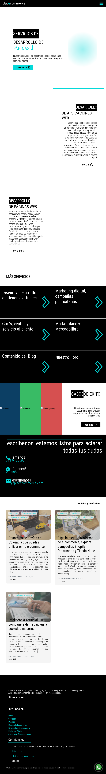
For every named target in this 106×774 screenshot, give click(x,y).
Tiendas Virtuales (87, 517)
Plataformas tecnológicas (18, 517)
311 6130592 (15, 460)
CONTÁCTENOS (22, 67)
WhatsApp (13, 472)
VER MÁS (89, 424)
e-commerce (13, 513)
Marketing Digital (15, 731)
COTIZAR (86, 164)
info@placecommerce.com (24, 483)
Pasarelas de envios (29, 513)
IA (9, 595)
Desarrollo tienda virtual (17, 725)
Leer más (13, 579)
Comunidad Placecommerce (19, 734)
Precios (11, 722)
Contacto (12, 719)
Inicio (10, 716)
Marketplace (75, 513)
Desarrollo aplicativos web (19, 728)
